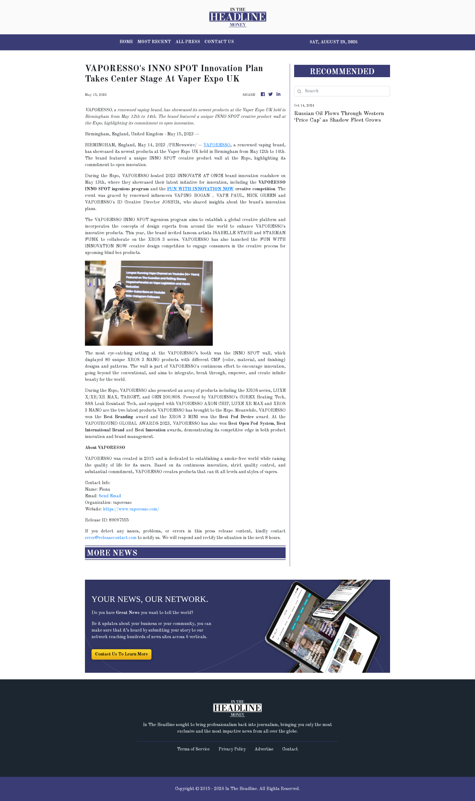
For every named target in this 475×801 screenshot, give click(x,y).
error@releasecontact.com (111, 538)
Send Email (110, 496)
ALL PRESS (187, 42)
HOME (126, 42)
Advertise (264, 749)
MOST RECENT (154, 42)
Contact (290, 749)
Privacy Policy (232, 749)
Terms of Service (193, 749)
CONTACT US (219, 42)
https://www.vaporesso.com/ (131, 509)
